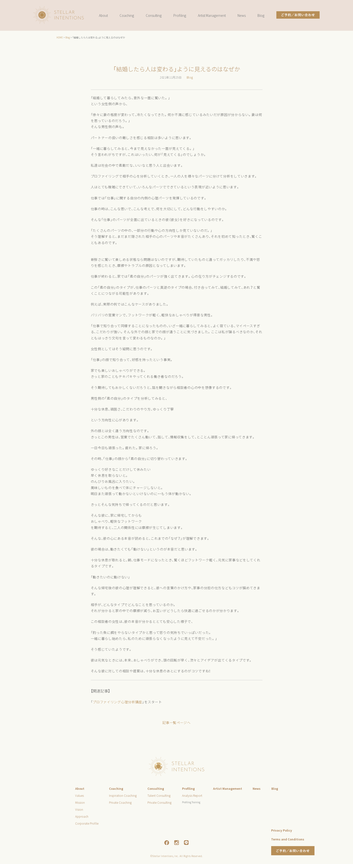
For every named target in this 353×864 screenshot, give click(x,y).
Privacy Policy (281, 830)
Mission (80, 802)
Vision (79, 809)
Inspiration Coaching (123, 795)
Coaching (127, 15)
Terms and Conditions (287, 839)
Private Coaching (120, 802)
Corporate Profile (86, 823)
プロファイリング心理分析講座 (117, 701)
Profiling (179, 15)
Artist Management (212, 15)
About (103, 15)
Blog (260, 15)
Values (79, 795)
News (241, 15)
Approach (81, 816)
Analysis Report (192, 795)
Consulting (154, 15)
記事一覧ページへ (176, 722)
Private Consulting (159, 802)
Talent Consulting (158, 795)
